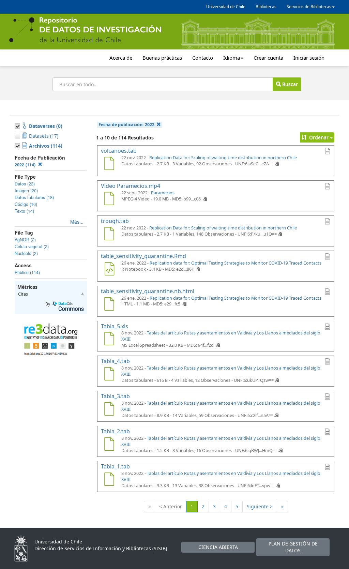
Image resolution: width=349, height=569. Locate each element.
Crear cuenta (268, 57)
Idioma (231, 57)
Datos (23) (25, 184)
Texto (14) (24, 211)
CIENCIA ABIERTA (218, 547)
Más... (77, 221)
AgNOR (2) (25, 240)
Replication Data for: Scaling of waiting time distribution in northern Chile (223, 158)
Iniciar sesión (308, 57)
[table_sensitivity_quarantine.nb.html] (109, 305)
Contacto (202, 57)
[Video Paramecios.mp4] (109, 199)
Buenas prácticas (162, 57)
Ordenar (319, 137)
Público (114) (27, 272)
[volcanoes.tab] (109, 164)
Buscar (289, 84)
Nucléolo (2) (26, 253)
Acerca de (120, 57)
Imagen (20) (26, 191)
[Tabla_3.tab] (109, 410)
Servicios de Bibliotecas (309, 7)
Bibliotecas (266, 7)
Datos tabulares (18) (34, 197)
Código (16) (26, 204)
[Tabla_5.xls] (109, 339)
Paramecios (162, 193)
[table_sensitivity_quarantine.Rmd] (109, 269)
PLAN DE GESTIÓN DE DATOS (293, 547)
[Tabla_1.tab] (109, 480)
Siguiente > (260, 506)
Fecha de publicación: (126, 125)
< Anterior (170, 506)
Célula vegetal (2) (32, 246)
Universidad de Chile (225, 7)
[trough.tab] (109, 234)
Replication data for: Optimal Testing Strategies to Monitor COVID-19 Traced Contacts (235, 263)
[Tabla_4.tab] (109, 374)
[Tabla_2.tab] (109, 445)
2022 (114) (26, 165)
